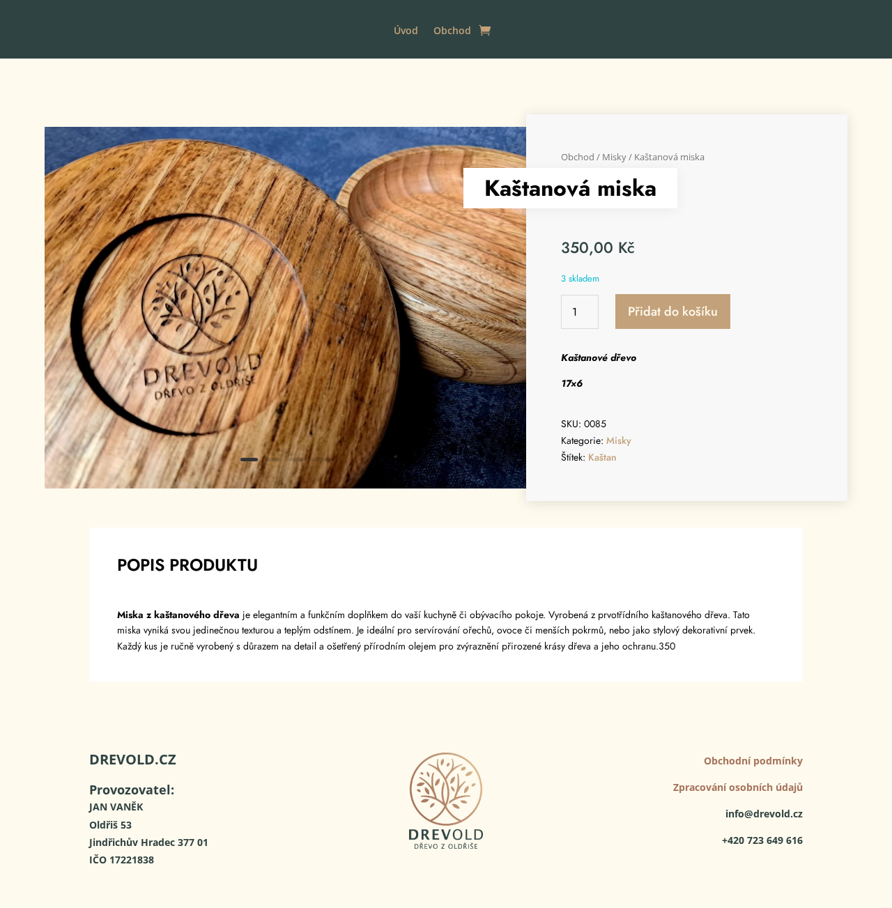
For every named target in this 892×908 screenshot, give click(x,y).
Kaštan (602, 457)
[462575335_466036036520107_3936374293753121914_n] (285, 484)
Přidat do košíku (673, 311)
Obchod (452, 31)
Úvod (406, 31)
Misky (614, 157)
